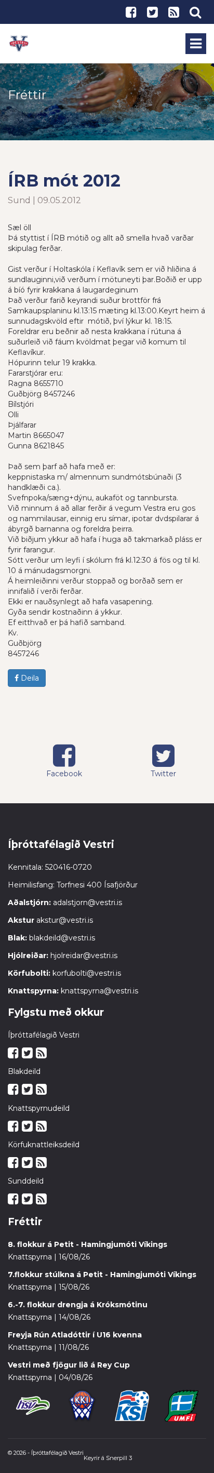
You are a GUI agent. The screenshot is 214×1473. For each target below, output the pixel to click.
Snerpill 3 (119, 1458)
